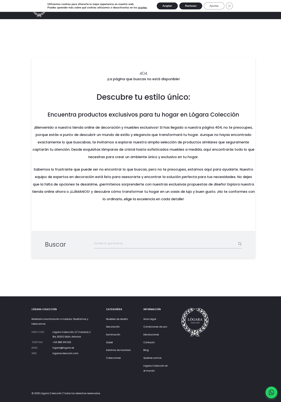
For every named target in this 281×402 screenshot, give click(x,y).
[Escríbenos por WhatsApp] (271, 392)
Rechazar (191, 6)
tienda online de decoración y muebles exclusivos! (115, 127)
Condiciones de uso (155, 326)
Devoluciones (151, 334)
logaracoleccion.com (65, 353)
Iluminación (113, 334)
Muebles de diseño (117, 319)
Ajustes (214, 6)
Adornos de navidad (118, 350)
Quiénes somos (152, 358)
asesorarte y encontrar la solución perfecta (159, 176)
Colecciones (113, 358)
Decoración (113, 326)
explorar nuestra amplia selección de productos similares (167, 142)
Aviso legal (149, 319)
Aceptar (167, 6)
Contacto (149, 342)
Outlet (109, 342)
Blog (146, 350)
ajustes (142, 7)
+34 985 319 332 (62, 342)
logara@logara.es (63, 347)
